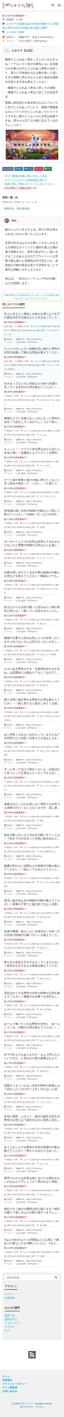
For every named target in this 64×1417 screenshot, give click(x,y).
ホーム (6, 1376)
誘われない (48, 1194)
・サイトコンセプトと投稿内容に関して (24, 180)
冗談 (52, 786)
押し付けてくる (50, 589)
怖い (48, 465)
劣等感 (42, 527)
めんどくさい (45, 786)
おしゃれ (43, 435)
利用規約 (7, 1380)
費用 (45, 1225)
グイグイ (43, 465)
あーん (42, 1040)
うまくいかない (46, 1102)
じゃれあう (12, 32)
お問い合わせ (9, 1391)
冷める (42, 851)
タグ (7, 1330)
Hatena (29, 169)
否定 (41, 1009)
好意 (41, 1194)
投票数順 (17, 202)
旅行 (41, 1225)
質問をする (11, 1319)
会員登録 (10, 1297)
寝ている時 (44, 716)
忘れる (42, 1133)
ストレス (53, 365)
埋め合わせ (44, 685)
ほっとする (44, 1164)
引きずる (47, 979)
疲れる (53, 882)
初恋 (41, 979)
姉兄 (41, 948)
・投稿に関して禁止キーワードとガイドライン (28, 184)
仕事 (41, 589)
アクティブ (7, 202)
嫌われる (55, 751)
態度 (43, 1256)
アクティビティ (13, 1323)
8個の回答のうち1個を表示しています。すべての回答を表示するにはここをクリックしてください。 (32, 297)
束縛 (41, 820)
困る (41, 624)
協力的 (42, 917)
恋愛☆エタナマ (27, 1403)
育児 (49, 917)
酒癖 (47, 851)
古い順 (34, 202)
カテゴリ (10, 1326)
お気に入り (44, 654)
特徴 (49, 1009)
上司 (50, 654)
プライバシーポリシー (14, 1383)
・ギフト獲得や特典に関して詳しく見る (24, 176)
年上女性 (53, 330)
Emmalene (28, 1407)
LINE (49, 169)
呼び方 (46, 1071)
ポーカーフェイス (46, 558)
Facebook (9, 169)
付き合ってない (50, 400)
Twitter (19, 169)
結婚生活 (11, 369)
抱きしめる (53, 716)
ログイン (10, 1294)
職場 (21, 32)
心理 (45, 1009)
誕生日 (47, 1133)
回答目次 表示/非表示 (17, 208)
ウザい (42, 496)
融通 (57, 882)
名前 (41, 1071)
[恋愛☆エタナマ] (17, 5)
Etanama (40, 1407)
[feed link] (32, 1354)
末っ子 (46, 948)
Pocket (39, 169)
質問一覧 (10, 1315)
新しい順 (26, 202)
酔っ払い (52, 851)
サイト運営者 (9, 1387)
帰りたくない (50, 496)
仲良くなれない (46, 751)
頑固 (5, 886)
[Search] (53, 5)
